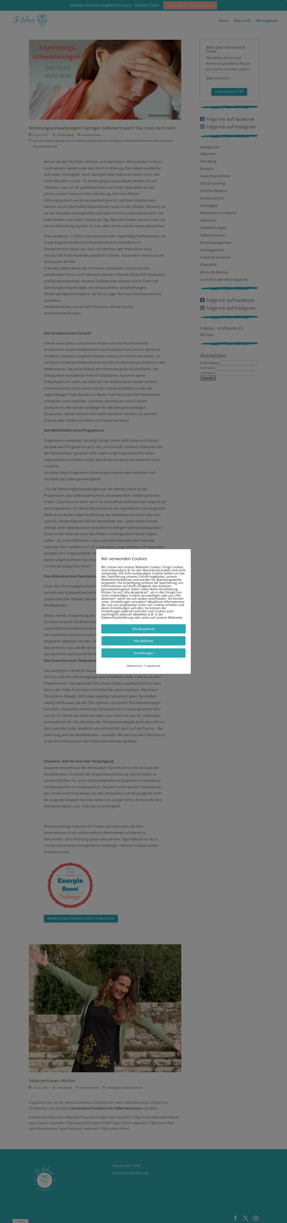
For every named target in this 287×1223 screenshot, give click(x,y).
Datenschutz (134, 666)
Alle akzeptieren (143, 629)
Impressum (153, 666)
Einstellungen (143, 653)
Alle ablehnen (143, 641)
